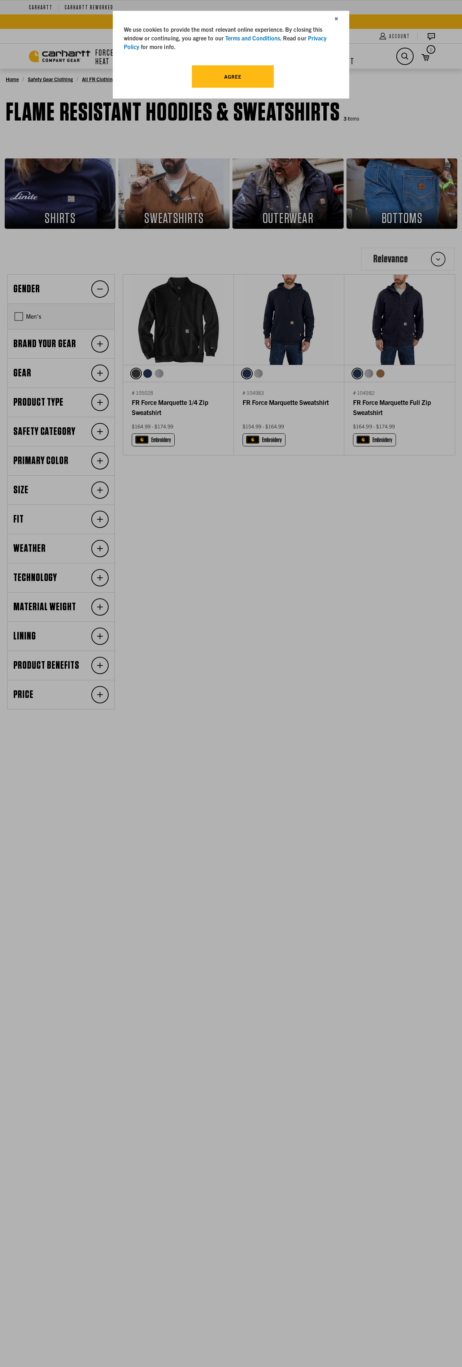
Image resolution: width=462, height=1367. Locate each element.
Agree (232, 76)
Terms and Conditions (252, 38)
